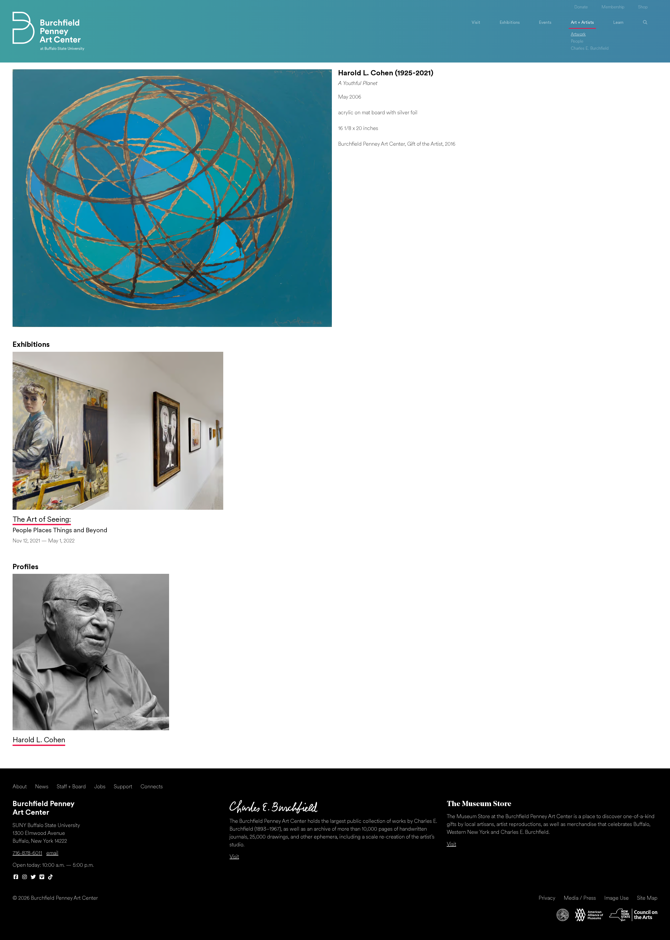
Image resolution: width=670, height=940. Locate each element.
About (20, 787)
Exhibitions (510, 23)
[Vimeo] (41, 877)
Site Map (647, 898)
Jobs (99, 787)
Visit (476, 23)
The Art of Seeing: (42, 520)
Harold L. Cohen (39, 740)
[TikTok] (50, 877)
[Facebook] (16, 877)
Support (123, 787)
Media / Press (580, 898)
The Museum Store (479, 804)
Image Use (616, 898)
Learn (618, 23)
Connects (152, 787)
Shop (643, 7)
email (52, 853)
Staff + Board (71, 787)
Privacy (547, 898)
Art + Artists (582, 23)
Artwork (578, 34)
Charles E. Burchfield (589, 49)
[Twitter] (33, 877)
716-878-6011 (27, 853)
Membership (612, 7)
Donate (581, 7)
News (41, 787)
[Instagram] (24, 877)
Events (545, 23)
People (577, 41)
